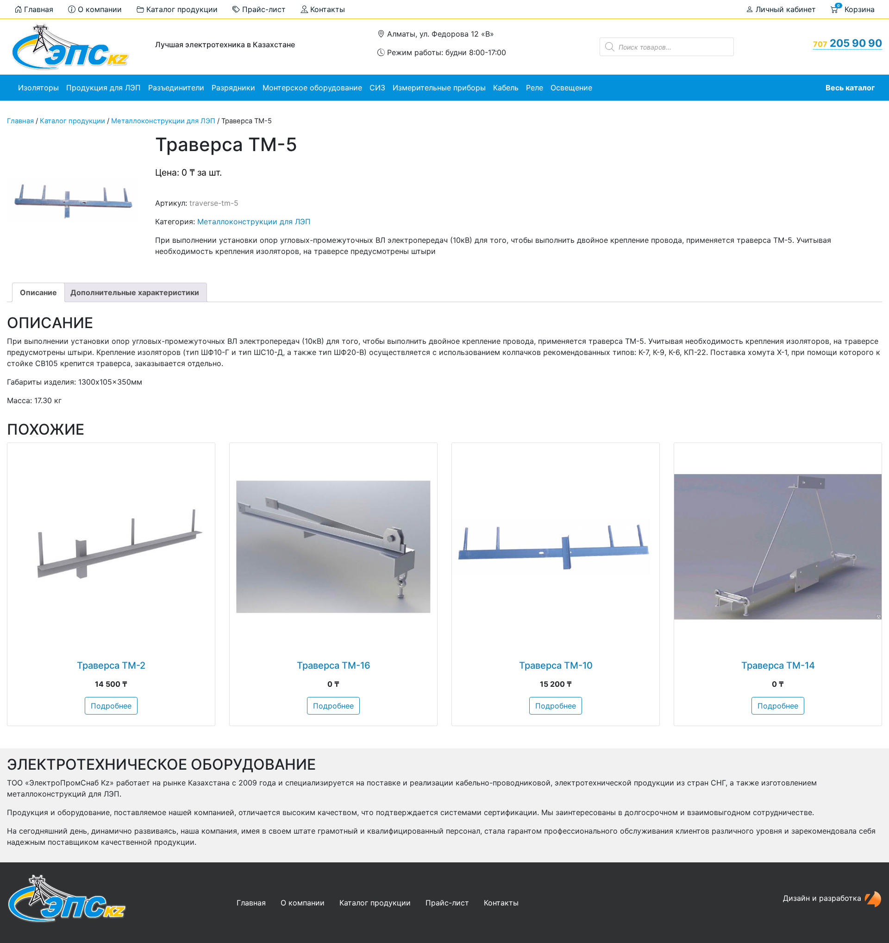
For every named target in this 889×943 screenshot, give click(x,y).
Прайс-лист (263, 9)
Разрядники (233, 87)
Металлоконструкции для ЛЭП (163, 121)
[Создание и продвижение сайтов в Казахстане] (873, 898)
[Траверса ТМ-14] (778, 547)
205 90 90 (847, 43)
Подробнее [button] (111, 705)
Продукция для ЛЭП (103, 87)
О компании (98, 9)
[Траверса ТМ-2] (111, 547)
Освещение (571, 87)
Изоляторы (38, 87)
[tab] (38, 292)
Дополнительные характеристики (134, 292)
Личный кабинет (784, 9)
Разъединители (176, 87)
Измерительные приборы (439, 87)
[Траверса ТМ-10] (555, 547)
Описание (38, 292)
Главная (37, 9)
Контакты (326, 9)
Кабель (506, 87)
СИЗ (377, 87)
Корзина (856, 8)
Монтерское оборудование (312, 87)
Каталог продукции (181, 9)
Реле (534, 87)
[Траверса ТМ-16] (333, 547)
